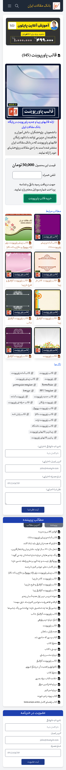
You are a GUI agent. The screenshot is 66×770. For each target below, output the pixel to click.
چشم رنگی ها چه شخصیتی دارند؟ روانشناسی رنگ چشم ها (32, 608)
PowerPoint (48, 385)
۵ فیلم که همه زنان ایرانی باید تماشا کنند (40, 543)
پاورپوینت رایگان (46, 402)
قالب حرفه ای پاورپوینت (19, 402)
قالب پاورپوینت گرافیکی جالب (44, 614)
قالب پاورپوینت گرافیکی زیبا (45, 590)
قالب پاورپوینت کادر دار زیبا (44, 578)
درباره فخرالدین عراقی (47, 684)
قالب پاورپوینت (46, 373)
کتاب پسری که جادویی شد (45, 637)
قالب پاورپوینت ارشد (44, 420)
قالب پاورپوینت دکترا (44, 414)
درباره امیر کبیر (51, 690)
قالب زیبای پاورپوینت (25, 379)
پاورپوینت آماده (18, 396)
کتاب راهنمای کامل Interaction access (40, 702)
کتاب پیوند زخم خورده (47, 696)
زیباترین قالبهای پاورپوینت (42, 432)
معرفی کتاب (52, 643)
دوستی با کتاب (51, 649)
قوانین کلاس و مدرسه (47, 531)
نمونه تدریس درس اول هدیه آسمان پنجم (39, 596)
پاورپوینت (49, 379)
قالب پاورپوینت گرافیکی (46, 661)
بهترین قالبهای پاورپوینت (42, 437)
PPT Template (47, 390)
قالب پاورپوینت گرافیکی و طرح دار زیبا (40, 584)
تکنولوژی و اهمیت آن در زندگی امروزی (41, 666)
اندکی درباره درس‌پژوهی (47, 620)
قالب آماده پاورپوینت (20, 373)
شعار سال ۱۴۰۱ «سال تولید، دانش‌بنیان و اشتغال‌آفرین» (34, 549)
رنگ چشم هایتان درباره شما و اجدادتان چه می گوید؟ (34, 555)
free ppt (27, 390)
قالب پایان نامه (19, 414)
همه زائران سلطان (49, 631)
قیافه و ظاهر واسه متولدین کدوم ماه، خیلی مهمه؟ (35, 602)
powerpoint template (23, 385)
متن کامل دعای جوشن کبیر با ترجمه (41, 567)
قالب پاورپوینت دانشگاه (43, 426)
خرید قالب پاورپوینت (40, 198)
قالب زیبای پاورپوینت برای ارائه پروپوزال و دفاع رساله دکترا (32, 573)
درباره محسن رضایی (48, 655)
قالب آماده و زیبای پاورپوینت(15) (42, 537)
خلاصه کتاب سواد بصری (46, 678)
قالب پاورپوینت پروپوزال (43, 408)
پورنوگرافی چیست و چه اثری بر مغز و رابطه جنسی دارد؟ (34, 561)
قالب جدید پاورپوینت (44, 396)
